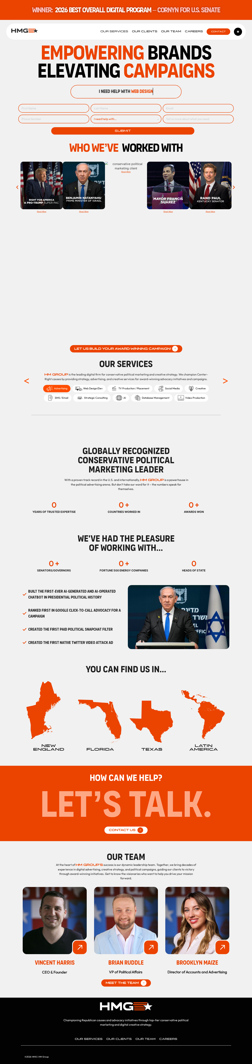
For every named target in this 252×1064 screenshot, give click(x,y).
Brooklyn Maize (197, 963)
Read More (41, 212)
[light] (238, 32)
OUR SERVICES (114, 31)
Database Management (155, 397)
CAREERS (194, 31)
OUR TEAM (171, 31)
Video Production (195, 397)
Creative (201, 388)
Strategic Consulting (96, 397)
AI (124, 397)
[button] (17, 187)
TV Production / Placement (133, 388)
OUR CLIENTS (144, 31)
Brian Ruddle (126, 963)
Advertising (60, 388)
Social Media (172, 388)
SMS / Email (61, 397)
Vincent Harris (55, 963)
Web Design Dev (93, 388)
